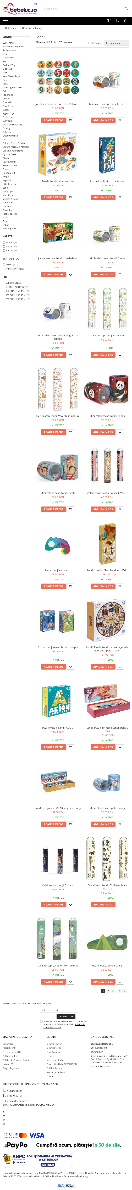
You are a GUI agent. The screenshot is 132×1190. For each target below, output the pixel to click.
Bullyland (7, 120)
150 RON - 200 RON (15, 295)
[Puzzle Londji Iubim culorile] (58, 155)
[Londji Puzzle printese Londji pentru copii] (107, 701)
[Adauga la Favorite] (70, 120)
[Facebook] (4, 1111)
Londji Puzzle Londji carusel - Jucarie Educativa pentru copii (107, 649)
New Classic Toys (11, 76)
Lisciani (6, 98)
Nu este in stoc (13, 268)
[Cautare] (126, 8)
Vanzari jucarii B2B (56, 1072)
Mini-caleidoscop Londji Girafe (107, 258)
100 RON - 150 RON (15, 290)
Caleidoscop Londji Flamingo (107, 335)
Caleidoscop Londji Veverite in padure (58, 416)
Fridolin (6, 169)
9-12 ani (10, 242)
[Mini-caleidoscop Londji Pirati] (58, 466)
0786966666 (14, 1096)
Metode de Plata (55, 1060)
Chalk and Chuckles (12, 124)
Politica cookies (10, 1055)
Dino (5, 139)
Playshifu (7, 210)
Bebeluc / (11, 28)
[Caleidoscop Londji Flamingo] (107, 309)
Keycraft (7, 180)
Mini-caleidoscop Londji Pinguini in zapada (58, 337)
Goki (5, 80)
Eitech (6, 158)
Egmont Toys (9, 154)
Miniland (7, 206)
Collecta (7, 132)
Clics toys (7, 68)
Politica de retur (55, 1068)
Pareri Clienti (9, 1047)
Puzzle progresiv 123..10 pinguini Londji (58, 808)
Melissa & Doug (10, 198)
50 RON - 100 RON (15, 286)
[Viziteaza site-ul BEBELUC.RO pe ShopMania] (66, 1185)
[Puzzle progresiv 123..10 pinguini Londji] (58, 781)
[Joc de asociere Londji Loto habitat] (58, 232)
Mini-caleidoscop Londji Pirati (58, 493)
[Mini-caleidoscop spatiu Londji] (107, 781)
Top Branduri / (26, 28)
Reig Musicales (10, 213)
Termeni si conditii (12, 1052)
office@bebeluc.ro (17, 1101)
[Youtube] (4, 1115)
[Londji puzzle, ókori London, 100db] (107, 544)
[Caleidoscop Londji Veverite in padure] (58, 389)
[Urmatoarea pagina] (124, 991)
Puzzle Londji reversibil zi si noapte (57, 647)
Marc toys (8, 195)
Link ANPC (8, 1064)
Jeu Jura (6, 176)
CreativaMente (10, 135)
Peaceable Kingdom (13, 46)
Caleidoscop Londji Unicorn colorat (58, 965)
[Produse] (6, 21)
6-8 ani (9, 246)
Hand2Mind (9, 172)
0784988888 (14, 1091)
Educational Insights (13, 150)
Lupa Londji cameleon (57, 570)
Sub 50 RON (12, 282)
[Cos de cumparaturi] (125, 20)
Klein (5, 72)
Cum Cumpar (53, 1052)
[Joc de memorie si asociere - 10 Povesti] (58, 77)
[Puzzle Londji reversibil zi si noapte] (58, 621)
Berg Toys (8, 106)
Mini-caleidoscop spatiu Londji (107, 808)
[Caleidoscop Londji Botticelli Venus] (107, 466)
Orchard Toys (9, 65)
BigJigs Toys (8, 113)
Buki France (8, 42)
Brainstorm (8, 117)
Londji (6, 187)
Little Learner (9, 184)
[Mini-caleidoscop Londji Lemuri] (107, 77)
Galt (5, 91)
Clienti (51, 1037)
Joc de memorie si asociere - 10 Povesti (58, 104)
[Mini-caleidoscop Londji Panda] (107, 389)
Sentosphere (9, 50)
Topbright (8, 94)
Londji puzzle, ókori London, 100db (107, 570)
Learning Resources (13, 87)
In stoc (9, 264)
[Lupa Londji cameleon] (58, 544)
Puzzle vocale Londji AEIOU (57, 727)
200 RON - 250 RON (15, 299)
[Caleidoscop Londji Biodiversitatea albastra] (107, 859)
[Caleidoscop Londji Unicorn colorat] (58, 939)
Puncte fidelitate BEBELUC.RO (62, 1064)
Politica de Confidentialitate (17, 1060)
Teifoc (6, 221)
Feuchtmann (9, 161)
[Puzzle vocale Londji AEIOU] (58, 701)
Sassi (5, 217)
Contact (51, 1076)
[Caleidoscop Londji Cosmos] (58, 859)
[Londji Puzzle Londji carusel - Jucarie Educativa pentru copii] (107, 621)
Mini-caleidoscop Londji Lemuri (107, 104)
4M (4, 61)
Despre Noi (8, 1043)
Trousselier (8, 57)
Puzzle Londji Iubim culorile (58, 181)
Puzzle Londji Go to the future (107, 181)
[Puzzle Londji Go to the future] (107, 155)
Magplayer (8, 191)
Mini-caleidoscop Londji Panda (107, 416)
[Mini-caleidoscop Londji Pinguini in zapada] (58, 309)
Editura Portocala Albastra (16, 146)
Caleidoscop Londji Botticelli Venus (107, 493)
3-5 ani (9, 250)
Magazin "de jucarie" (17, 1037)
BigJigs (6, 109)
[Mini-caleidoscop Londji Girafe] (107, 232)
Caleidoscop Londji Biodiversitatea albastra (107, 887)
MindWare (8, 202)
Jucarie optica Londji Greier (107, 965)
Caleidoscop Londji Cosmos (57, 885)
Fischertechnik (10, 165)
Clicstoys (7, 128)
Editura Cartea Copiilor (14, 143)
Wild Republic (9, 228)
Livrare (50, 1055)
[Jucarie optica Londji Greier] (107, 939)
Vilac (5, 53)
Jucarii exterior (54, 1047)
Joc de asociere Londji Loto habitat (58, 258)
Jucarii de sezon (54, 1043)
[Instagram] (4, 1123)
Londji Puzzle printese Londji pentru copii (107, 729)
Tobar (6, 224)
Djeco (5, 83)
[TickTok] (4, 1119)
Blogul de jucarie (11, 1068)
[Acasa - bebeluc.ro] (20, 9)
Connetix (7, 102)
